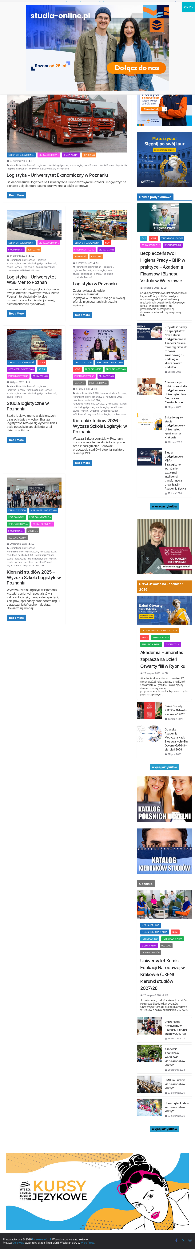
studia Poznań (106, 165)
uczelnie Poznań (109, 410)
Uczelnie (79, 383)
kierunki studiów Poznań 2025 (22, 551)
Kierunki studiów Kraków (154, 932)
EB (32, 161)
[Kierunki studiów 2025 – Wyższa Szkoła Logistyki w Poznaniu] (34, 493)
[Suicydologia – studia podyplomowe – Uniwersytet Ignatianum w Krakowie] (149, 429)
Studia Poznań (71, 155)
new (107, 243)
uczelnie (94, 410)
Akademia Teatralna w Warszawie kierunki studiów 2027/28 (175, 1057)
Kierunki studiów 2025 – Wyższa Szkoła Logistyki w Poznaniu (34, 577)
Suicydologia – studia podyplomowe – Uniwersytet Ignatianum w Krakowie (175, 427)
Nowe (42, 362)
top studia (121, 165)
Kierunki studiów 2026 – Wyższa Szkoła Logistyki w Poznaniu (100, 426)
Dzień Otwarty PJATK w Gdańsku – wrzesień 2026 (176, 710)
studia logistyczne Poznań (83, 165)
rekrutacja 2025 (16, 517)
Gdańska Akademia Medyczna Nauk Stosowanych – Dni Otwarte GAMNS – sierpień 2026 (176, 739)
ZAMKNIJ (188, 6)
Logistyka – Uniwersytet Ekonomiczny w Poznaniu (57, 175)
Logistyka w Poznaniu (95, 284)
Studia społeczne (151, 245)
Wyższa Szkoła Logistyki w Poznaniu (107, 414)
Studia (42, 369)
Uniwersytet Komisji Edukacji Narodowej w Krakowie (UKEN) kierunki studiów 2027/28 (162, 974)
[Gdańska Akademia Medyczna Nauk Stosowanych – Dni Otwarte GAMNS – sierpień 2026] (149, 741)
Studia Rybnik (172, 644)
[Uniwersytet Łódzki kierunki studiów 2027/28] (149, 1109)
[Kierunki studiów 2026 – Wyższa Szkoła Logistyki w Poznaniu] (100, 344)
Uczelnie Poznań (98, 383)
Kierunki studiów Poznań (21, 155)
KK (97, 262)
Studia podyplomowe (172, 238)
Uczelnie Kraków (151, 952)
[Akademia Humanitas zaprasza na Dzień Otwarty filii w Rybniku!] (164, 610)
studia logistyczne (58, 165)
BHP (144, 238)
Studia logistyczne (49, 155)
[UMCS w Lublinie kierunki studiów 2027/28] (149, 1086)
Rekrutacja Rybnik (151, 644)
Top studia (96, 256)
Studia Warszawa (173, 245)
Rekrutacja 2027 (150, 939)
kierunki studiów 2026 (87, 393)
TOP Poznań (89, 155)
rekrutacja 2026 (93, 369)
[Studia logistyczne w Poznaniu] (34, 344)
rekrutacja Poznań (117, 403)
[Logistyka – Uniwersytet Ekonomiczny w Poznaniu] (67, 118)
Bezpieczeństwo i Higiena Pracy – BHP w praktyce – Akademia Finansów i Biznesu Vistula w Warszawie (162, 266)
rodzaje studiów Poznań (21, 369)
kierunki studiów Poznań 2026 (88, 397)
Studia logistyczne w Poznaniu (28, 406)
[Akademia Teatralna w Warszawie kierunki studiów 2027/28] (149, 1059)
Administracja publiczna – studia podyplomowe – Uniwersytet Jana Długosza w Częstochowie (176, 392)
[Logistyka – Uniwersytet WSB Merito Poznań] (34, 225)
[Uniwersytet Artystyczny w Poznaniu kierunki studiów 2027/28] (149, 1029)
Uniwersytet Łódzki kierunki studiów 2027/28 (177, 1107)
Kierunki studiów (83, 362)
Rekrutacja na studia (40, 517)
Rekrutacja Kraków (172, 939)
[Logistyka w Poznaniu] (100, 225)
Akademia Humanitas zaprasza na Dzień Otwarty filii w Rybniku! (163, 659)
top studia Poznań (17, 168)
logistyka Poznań (82, 270)
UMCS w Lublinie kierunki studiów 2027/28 (175, 1084)
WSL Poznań (79, 414)
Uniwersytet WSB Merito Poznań (23, 270)
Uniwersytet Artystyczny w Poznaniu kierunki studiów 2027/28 (176, 1027)
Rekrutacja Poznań (116, 369)
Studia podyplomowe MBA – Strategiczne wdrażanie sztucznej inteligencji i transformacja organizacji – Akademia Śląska (175, 470)
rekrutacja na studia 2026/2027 (89, 403)
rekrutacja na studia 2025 (20, 555)
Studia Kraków (149, 946)
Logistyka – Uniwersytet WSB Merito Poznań (31, 279)
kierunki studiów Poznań (22, 165)
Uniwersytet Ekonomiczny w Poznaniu (49, 168)
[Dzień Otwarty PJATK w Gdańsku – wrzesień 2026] (149, 712)
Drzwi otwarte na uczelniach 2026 (159, 630)
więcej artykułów (164, 506)
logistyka (41, 165)
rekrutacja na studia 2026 (86, 400)
